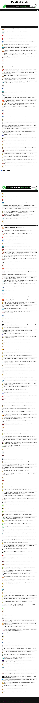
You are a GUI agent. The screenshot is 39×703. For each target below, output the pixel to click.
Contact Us (25, 698)
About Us (5, 698)
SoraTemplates (6, 701)
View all (36, 26)
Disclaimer (14, 698)
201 (7, 170)
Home (2, 698)
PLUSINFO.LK (21, 701)
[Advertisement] (19, 19)
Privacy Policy (9, 698)
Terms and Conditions (20, 698)
